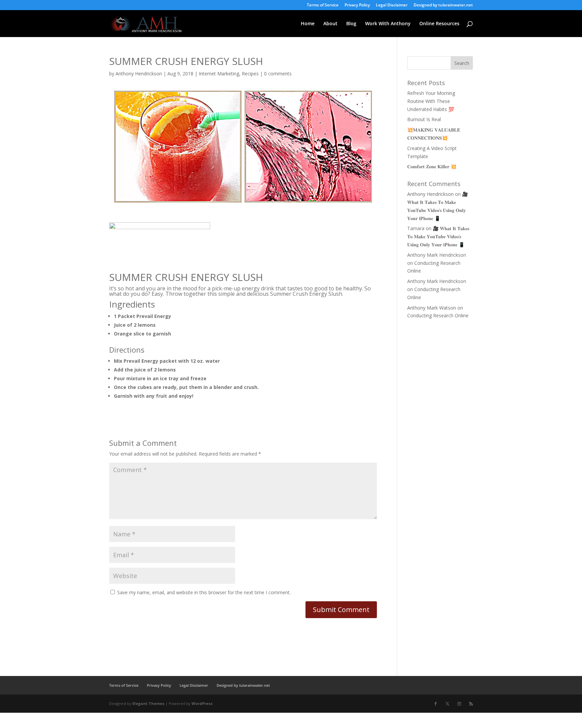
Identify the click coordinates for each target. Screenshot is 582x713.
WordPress (202, 703)
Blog (351, 24)
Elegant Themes (148, 703)
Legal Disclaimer (392, 5)
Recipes (250, 73)
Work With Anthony (388, 24)
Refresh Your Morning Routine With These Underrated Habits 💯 (431, 101)
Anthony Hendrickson (139, 73)
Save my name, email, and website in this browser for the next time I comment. (204, 592)
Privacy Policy (357, 5)
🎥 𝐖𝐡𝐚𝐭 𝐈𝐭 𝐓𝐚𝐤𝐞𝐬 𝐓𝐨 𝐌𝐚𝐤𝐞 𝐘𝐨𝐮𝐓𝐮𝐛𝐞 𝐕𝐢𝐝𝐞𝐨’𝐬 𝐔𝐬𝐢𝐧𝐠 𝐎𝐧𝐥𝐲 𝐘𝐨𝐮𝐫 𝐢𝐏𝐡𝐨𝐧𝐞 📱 (438, 236)
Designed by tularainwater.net (443, 5)
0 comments (278, 73)
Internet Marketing (219, 73)
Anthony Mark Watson (431, 308)
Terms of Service (322, 5)
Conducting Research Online (437, 315)
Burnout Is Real (424, 119)
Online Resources (439, 24)
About (330, 24)
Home (308, 24)
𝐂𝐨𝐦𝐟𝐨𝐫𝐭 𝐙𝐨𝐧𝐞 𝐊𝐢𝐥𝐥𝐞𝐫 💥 (431, 166)
